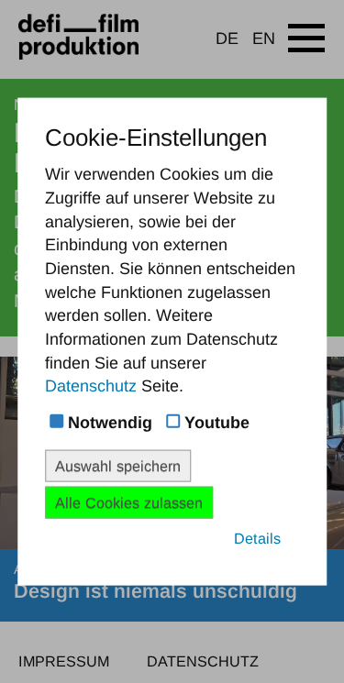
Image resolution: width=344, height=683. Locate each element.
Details (257, 538)
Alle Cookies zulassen (129, 502)
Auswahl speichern (118, 465)
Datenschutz (91, 386)
